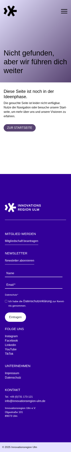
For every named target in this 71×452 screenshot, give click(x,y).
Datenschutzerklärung (37, 301)
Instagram (11, 336)
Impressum (12, 373)
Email (10, 284)
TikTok (9, 353)
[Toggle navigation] (64, 10)
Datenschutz (13, 377)
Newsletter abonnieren (19, 260)
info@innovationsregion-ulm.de (25, 401)
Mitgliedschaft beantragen (21, 240)
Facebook (11, 340)
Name (10, 273)
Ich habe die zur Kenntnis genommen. (36, 303)
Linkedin (10, 345)
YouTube (11, 349)
